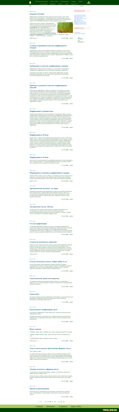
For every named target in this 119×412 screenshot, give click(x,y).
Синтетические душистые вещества (44, 278)
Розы (66, 4)
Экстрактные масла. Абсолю (41, 207)
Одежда (73, 1)
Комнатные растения (41, 1)
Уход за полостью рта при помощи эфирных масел (50, 348)
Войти (30, 6)
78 (54, 401)
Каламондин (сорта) (78, 17)
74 (45, 401)
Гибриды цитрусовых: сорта (80, 21)
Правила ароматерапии (39, 389)
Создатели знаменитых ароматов (43, 242)
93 (63, 401)
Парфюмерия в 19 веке (39, 157)
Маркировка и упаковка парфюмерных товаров (49, 173)
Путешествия (64, 1)
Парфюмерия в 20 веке (39, 135)
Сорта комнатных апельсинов (80, 18)
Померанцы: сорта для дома (80, 22)
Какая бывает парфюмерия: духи (43, 310)
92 (61, 401)
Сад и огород (43, 4)
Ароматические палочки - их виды (44, 188)
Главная (39, 406)
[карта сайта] (88, 2)
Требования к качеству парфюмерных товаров (49, 66)
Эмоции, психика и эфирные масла (44, 369)
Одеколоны (34, 294)
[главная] (30, 2)
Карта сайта (76, 406)
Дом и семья (54, 1)
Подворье (53, 4)
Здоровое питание (37, 14)
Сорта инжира (77, 32)
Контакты (51, 406)
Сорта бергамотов (78, 19)
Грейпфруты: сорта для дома (80, 23)
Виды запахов (35, 329)
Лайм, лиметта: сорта (78, 20)
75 (48, 401)
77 (52, 401)
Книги (80, 1)
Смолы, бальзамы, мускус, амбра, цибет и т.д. (48, 262)
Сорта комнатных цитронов (80, 16)
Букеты (60, 4)
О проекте (63, 406)
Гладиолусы (74, 4)
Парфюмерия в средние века (41, 111)
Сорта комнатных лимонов (79, 15)
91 (59, 401)
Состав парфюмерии (38, 224)
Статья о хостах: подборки (79, 33)
